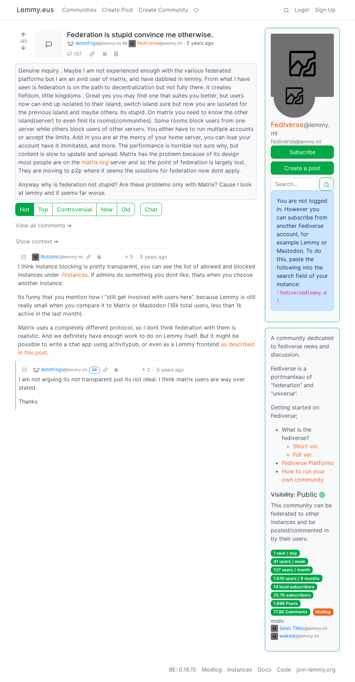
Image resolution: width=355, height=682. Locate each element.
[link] (92, 53)
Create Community (163, 9)
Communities (79, 9)
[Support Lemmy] (196, 10)
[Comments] (49, 44)
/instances (74, 274)
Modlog (323, 611)
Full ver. (303, 454)
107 (77, 54)
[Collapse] (23, 256)
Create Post (117, 9)
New (107, 209)
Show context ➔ (37, 241)
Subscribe (302, 152)
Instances (239, 669)
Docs (264, 669)
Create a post (302, 168)
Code (284, 669)
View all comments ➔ (43, 225)
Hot (24, 209)
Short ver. (306, 446)
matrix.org (95, 162)
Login (302, 9)
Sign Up (325, 9)
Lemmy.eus (35, 10)
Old (125, 209)
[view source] (116, 54)
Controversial (74, 209)
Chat (151, 209)
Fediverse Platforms (308, 462)
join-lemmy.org (316, 669)
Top (43, 209)
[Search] (286, 10)
